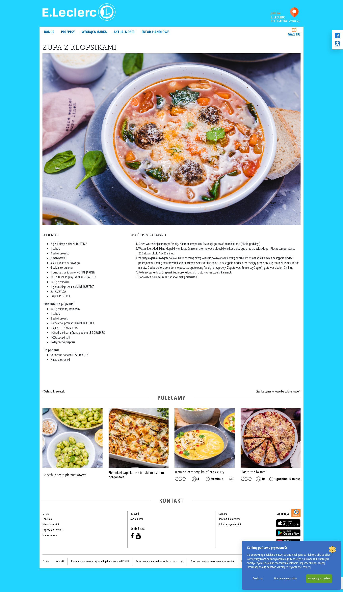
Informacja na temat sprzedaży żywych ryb (159, 561)
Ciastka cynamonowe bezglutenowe (277, 391)
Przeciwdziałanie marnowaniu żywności (212, 561)
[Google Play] (288, 532)
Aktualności (124, 32)
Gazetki (294, 34)
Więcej (307, 567)
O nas (45, 514)
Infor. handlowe (155, 32)
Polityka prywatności (230, 524)
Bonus (49, 32)
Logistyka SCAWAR (52, 530)
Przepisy (68, 32)
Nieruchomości (50, 524)
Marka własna (50, 535)
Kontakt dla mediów (229, 519)
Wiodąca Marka (94, 32)
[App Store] (288, 523)
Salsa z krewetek (54, 391)
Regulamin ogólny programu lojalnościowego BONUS (100, 561)
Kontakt (223, 514)
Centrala (47, 519)
